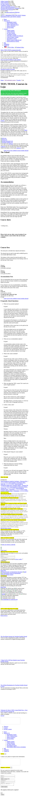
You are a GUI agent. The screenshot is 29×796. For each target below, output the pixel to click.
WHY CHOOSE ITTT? (13, 24)
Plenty (25, 130)
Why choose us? (5, 492)
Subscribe (3, 560)
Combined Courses (5, 5)
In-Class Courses (5, 4)
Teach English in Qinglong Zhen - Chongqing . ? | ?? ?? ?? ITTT (12, 489)
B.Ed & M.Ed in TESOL (13, 41)
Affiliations (6, 44)
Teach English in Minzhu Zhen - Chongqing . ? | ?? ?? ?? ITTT (14, 490)
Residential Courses (11, 22)
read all (2, 715)
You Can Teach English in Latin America (11, 59)
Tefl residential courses (10, 80)
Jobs (5, 42)
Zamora (2, 120)
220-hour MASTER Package (8, 6)
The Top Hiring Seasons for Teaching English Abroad (14, 636)
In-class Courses (8, 729)
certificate (3, 146)
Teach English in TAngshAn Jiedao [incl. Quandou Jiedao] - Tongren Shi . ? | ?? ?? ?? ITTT (14, 485)
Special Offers (10, 27)
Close (2, 794)
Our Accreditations (5, 562)
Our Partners (4, 576)
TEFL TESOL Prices (12, 23)
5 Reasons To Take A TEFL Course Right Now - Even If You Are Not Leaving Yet (14, 710)
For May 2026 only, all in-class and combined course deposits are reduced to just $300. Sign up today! (13, 92)
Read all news (4, 615)
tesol (12, 143)
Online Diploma (5, 2)
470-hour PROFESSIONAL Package (10, 8)
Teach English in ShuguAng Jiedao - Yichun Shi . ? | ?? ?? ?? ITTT (14, 487)
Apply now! (4, 550)
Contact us (6, 45)
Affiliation (6, 749)
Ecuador (19, 80)
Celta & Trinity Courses (12, 37)
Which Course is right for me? (14, 40)
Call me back (4, 786)
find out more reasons (6, 528)
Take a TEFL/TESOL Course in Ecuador (11, 50)
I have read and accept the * (12, 559)
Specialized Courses (12, 38)
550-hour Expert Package (7, 9)
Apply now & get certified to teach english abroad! (16, 150)
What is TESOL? (11, 26)
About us (6, 726)
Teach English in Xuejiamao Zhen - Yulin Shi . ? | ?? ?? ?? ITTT (13, 483)
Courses (6, 29)
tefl (9, 143)
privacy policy (18, 559)
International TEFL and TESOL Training (11, 16)
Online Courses (4, 1)
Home (5, 19)
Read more (3, 570)
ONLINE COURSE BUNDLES (15, 36)
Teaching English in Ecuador (8, 69)
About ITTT (7, 20)
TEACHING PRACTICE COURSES (16, 747)
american (18, 148)
